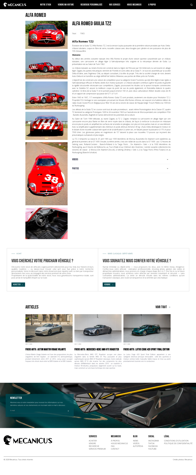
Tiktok (151, 443)
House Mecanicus (134, 4)
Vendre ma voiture (66, 4)
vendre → (109, 284)
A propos (152, 4)
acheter (93, 440)
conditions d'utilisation (176, 440)
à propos (115, 440)
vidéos (136, 443)
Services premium (97, 449)
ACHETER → (18, 284)
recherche (94, 446)
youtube (152, 449)
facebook (153, 446)
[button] (121, 159)
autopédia (138, 446)
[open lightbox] (46, 35)
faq (112, 446)
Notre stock (45, 4)
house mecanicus (119, 443)
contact (115, 449)
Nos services (114, 4)
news (135, 440)
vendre (92, 443)
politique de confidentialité (178, 443)
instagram (153, 440)
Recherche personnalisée (91, 4)
